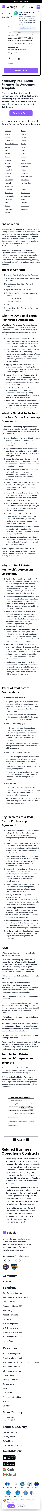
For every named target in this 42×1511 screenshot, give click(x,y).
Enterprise (7, 1319)
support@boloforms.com (18, 1256)
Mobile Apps (8, 1341)
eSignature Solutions (12, 1367)
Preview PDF (21, 70)
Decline (20, 1506)
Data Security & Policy (12, 1445)
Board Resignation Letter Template (21, 1158)
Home (4, 14)
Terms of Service (10, 1432)
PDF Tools (7, 1401)
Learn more (11, 1502)
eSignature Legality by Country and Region (21, 1362)
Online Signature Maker (13, 1397)
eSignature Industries (12, 1371)
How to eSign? (9, 1375)
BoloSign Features (11, 1380)
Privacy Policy (9, 1437)
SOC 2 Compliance (10, 1323)
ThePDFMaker (9, 1302)
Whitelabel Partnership (12, 1336)
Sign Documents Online (12, 1293)
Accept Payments (10, 1315)
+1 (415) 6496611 (9, 1418)
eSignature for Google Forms (15, 1297)
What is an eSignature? (12, 1353)
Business (12, 14)
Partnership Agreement (15, 1208)
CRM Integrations (10, 1328)
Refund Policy (8, 1441)
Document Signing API (12, 1306)
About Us (7, 1281)
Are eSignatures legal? (12, 1358)
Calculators (7, 1406)
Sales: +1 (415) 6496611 (21, 1)
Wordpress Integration (12, 1332)
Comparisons (8, 1384)
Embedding (7, 1310)
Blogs (5, 1388)
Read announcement (27, 28)
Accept (11, 1506)
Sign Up (30, 7)
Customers (7, 1393)
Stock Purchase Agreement (17, 1187)
